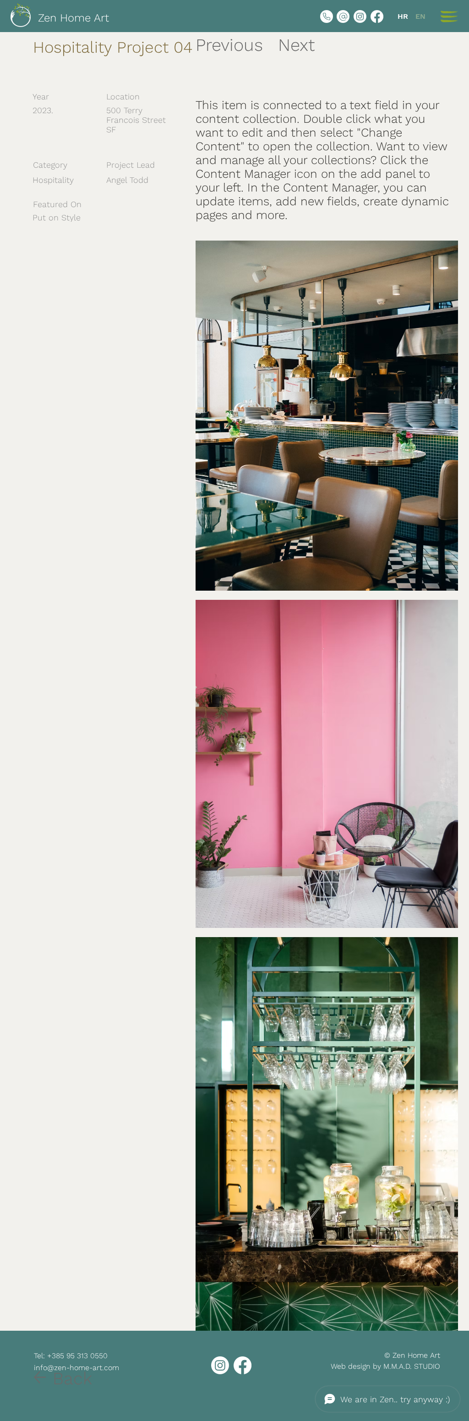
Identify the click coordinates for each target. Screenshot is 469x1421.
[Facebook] (377, 16)
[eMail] (343, 16)
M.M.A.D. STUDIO (411, 1366)
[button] (449, 16)
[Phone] (326, 16)
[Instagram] (360, 16)
